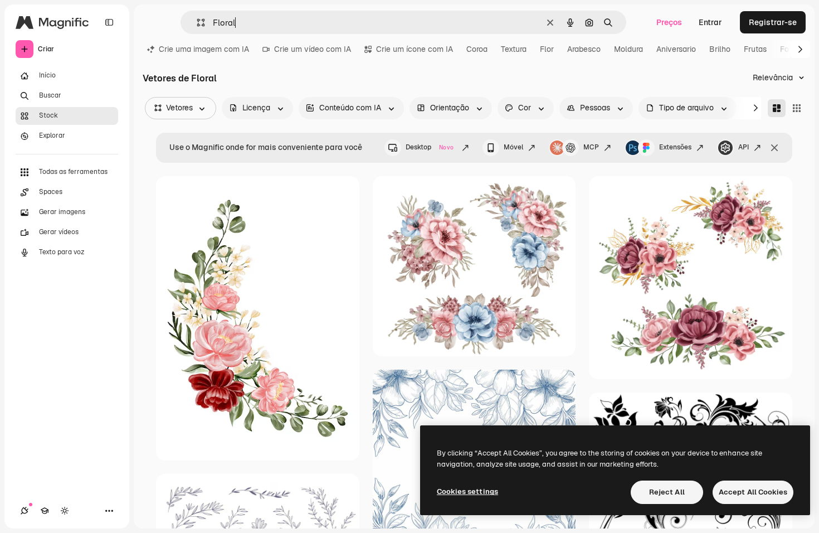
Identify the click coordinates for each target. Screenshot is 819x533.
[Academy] (44, 511)
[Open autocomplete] (196, 22)
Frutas (755, 49)
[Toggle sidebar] (109, 22)
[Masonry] (777, 108)
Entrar (710, 22)
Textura (513, 49)
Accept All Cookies (753, 492)
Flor (547, 49)
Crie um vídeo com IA (312, 49)
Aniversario (676, 49)
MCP (591, 147)
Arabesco (584, 49)
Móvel (513, 147)
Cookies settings (467, 491)
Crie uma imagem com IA (204, 49)
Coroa (477, 49)
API (743, 147)
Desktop (430, 147)
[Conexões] (24, 511)
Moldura (628, 49)
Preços (669, 22)
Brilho (719, 49)
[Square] (797, 108)
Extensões (675, 147)
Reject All (667, 492)
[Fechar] (774, 147)
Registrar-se (773, 22)
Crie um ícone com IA (414, 49)
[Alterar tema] (65, 511)
